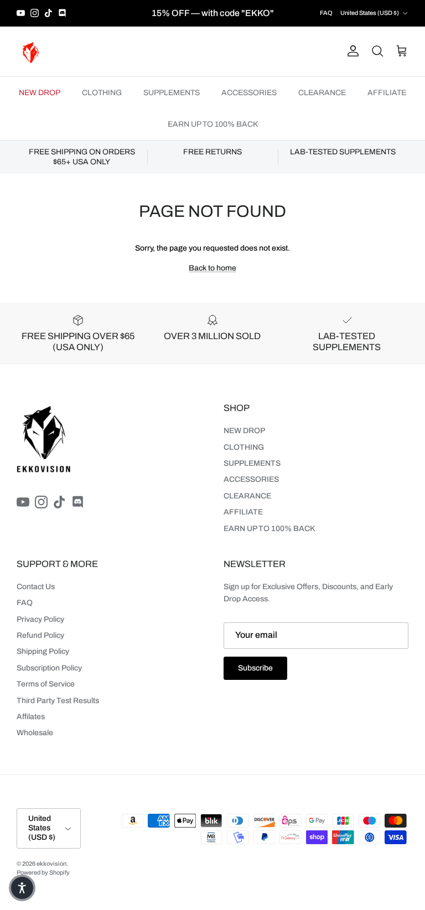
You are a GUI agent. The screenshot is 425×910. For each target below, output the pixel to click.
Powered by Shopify (43, 872)
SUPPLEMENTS (171, 93)
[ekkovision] (30, 51)
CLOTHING (102, 93)
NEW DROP (39, 93)
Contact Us (36, 587)
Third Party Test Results (58, 700)
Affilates (31, 717)
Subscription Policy (49, 668)
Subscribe (255, 668)
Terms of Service (46, 684)
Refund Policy (40, 635)
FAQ (326, 12)
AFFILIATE (386, 93)
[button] (22, 888)
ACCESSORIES (249, 93)
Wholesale (35, 733)
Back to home (212, 268)
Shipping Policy (43, 651)
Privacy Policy (40, 619)
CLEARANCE (322, 93)
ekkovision (51, 863)
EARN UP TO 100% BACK (213, 124)
